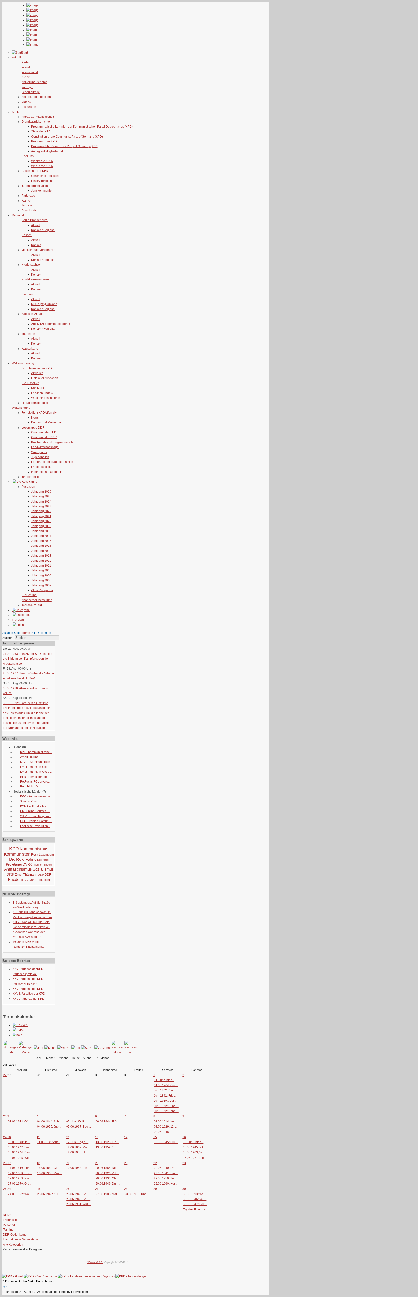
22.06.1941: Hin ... (166, 1173)
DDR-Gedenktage (15, 1234)
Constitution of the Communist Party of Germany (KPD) (67, 136)
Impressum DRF (32, 605)
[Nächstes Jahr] (130, 1052)
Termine (27, 205)
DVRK (26, 77)
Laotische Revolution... (35, 826)
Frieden (15, 879)
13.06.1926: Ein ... (107, 1142)
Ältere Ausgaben (42, 590)
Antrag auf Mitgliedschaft (38, 116)
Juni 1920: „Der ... (165, 1100)
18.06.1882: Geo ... (49, 1168)
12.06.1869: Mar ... (78, 1147)
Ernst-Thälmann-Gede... (36, 767)
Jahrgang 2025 (41, 496)
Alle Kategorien (13, 1244)
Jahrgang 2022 (41, 511)
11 (38, 1137)
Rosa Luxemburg (42, 854)
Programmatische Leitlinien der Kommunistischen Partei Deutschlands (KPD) (82, 126)
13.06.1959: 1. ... (106, 1147)
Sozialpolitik (39, 452)
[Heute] (75, 1047)
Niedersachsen (32, 264)
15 (155, 1137)
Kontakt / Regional (43, 230)
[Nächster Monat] (117, 1052)
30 (184, 1189)
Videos (26, 102)
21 (125, 1163)
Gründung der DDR (44, 437)
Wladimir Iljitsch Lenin (45, 398)
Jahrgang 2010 (41, 570)
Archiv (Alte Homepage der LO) (51, 324)
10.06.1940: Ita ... (19, 1142)
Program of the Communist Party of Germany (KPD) (64, 146)
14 (125, 1137)
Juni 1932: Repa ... (166, 1111)
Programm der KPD (44, 141)
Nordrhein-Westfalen (35, 279)
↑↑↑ (4, 1287)
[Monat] (50, 1047)
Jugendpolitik (40, 457)
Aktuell (35, 225)
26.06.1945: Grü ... (78, 1194)
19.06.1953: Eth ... (78, 1168)
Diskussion (29, 107)
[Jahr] (38, 1047)
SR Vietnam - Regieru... (35, 816)
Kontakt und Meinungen (47, 422)
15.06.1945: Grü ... (166, 1142)
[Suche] (87, 1047)
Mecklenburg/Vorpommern (39, 250)
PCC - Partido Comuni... (36, 821)
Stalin (41, 875)
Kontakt (36, 245)
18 (38, 1163)
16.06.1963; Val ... (194, 1152)
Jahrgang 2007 (41, 585)
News (35, 417)
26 (5, 1189)
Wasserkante (30, 348)
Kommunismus (34, 848)
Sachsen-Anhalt (32, 314)
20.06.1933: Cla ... (107, 1178)
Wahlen (27, 200)
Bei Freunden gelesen (36, 97)
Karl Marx (37, 388)
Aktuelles (37, 373)
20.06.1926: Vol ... (107, 1173)
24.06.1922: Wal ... (20, 1194)
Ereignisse (10, 1220)
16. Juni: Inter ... (193, 1142)
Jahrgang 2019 (41, 526)
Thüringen (28, 333)
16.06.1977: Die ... (195, 1157)
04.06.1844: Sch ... (49, 1121)
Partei (25, 62)
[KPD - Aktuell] (12, 1276)
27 (96, 1189)
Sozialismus (43, 869)
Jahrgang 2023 (41, 506)
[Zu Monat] (102, 1047)
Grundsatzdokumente (36, 121)
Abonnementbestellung (37, 600)
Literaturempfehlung (35, 403)
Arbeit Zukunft (29, 757)
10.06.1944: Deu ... (20, 1152)
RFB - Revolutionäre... (34, 777)
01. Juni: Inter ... (164, 1080)
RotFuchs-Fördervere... (35, 781)
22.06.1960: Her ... (166, 1183)
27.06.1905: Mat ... (108, 1194)
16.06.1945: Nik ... (195, 1147)
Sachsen (27, 294)
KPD (14, 848)
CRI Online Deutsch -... (35, 811)
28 (125, 1189)
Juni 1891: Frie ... (165, 1095)
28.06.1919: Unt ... (137, 1194)
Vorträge (27, 87)
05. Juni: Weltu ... (77, 1121)
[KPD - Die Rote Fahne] (40, 1276)
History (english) (42, 180)
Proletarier (14, 864)
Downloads (29, 210)
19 (67, 1163)
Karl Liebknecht (39, 880)
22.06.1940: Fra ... (166, 1168)
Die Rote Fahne (23, 859)
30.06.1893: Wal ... (195, 1194)
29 (155, 1189)
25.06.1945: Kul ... (49, 1194)
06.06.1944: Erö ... (107, 1121)
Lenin (25, 880)
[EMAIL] (19, 1030)
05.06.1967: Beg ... (78, 1126)
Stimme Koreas (30, 801)
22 (5, 1075)
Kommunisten (17, 854)
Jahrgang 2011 (41, 565)
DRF (10, 874)
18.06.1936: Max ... (49, 1173)
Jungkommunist (41, 190)
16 (184, 1137)
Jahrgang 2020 (41, 521)
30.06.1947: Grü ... (195, 1204)
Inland (26, 67)
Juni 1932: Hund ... (166, 1106)
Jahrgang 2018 (41, 531)
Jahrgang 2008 (41, 580)
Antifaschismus (18, 869)
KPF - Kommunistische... (36, 752)
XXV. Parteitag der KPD (28, 989)
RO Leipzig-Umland (44, 304)
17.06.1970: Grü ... (20, 1183)
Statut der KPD (41, 131)
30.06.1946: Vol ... (194, 1199)
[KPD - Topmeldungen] (131, 1276)
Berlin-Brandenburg (35, 220)
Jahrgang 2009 (41, 575)
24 (5, 1137)
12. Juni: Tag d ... (77, 1142)
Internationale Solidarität (47, 472)
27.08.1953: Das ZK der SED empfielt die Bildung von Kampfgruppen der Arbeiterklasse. (27, 658)
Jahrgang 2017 (41, 536)
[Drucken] (20, 1025)
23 (5, 1116)
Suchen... (8, 638)
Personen (9, 1224)
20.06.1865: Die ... (107, 1168)
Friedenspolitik (41, 467)
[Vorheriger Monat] (26, 1052)
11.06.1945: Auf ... (48, 1142)
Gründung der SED (43, 432)
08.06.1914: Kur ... (166, 1121)
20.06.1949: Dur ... (108, 1183)
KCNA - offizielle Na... (34, 806)
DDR (48, 874)
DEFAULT (9, 1215)
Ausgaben (28, 486)
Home (26, 632)
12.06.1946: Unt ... (78, 1152)
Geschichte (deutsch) (45, 176)
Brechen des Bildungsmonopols (52, 442)
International (30, 72)
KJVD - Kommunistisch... (36, 762)
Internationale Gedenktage (20, 1239)
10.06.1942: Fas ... (20, 1147)
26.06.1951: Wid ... (78, 1204)
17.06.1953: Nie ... (20, 1178)
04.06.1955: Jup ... (49, 1126)
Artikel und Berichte (34, 82)
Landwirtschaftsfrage (45, 447)
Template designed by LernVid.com (64, 1292)
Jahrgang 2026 (41, 491)
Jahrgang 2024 (41, 501)
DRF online (29, 595)
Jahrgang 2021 (41, 516)
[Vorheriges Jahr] (11, 1052)
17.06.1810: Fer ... (20, 1168)
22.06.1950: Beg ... (166, 1178)
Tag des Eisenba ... (195, 1209)
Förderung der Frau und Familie (52, 462)
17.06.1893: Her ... (20, 1173)
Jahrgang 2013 (41, 555)
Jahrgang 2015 (41, 545)
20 (96, 1163)
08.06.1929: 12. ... (165, 1126)
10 (9, 1137)
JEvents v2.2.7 (95, 1262)
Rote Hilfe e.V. (29, 786)
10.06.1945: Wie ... (20, 1157)
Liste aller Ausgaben (44, 378)
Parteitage (28, 195)
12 (67, 1137)
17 (9, 1163)
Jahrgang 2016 (41, 541)
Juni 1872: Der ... (165, 1090)
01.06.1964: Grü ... (166, 1085)
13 (96, 1137)
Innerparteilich (31, 477)
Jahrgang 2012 (41, 560)
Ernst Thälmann (26, 874)
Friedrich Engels (42, 393)
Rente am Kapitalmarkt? (28, 946)
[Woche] (63, 1047)
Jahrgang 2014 (41, 551)
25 (5, 1163)
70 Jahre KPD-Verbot (26, 942)
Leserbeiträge (31, 92)
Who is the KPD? (42, 166)
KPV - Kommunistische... (36, 796)
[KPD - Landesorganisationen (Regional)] (86, 1276)
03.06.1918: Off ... (19, 1121)
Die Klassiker (30, 383)
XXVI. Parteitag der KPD (28, 998)
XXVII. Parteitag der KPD (29, 993)
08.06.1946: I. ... (164, 1132)
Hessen (27, 235)
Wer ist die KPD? (42, 161)
